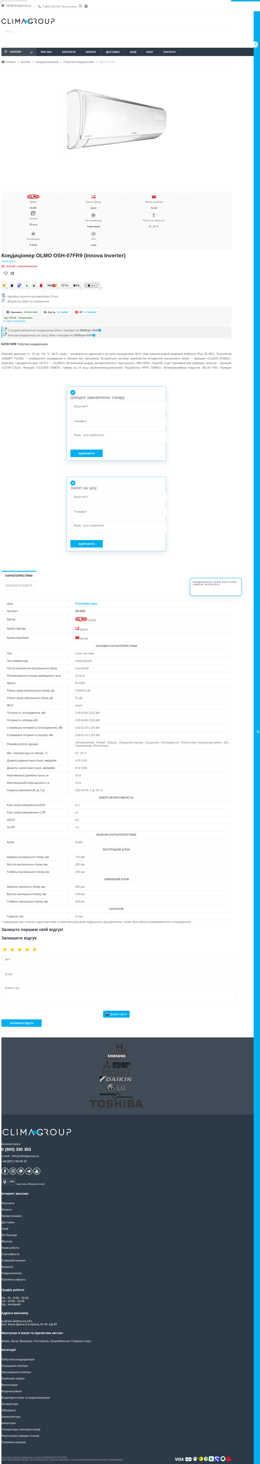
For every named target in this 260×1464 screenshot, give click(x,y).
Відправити (87, 453)
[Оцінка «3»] (21, 949)
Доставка (113, 52)
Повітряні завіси (13, 1378)
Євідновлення (11, 1273)
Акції (133, 52)
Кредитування (11, 1215)
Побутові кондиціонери (32, 344)
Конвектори (9, 1404)
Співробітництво (13, 1260)
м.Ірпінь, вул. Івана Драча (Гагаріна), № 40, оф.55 (28, 321)
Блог (149, 52)
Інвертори (8, 1423)
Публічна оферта (13, 1279)
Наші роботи (10, 1247)
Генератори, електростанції (20, 1429)
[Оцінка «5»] (35, 949)
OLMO (33, 205)
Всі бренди (9, 1235)
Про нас (46, 52)
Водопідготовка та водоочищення (25, 1397)
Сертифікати (10, 1254)
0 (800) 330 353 (59, 6)
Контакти (69, 52)
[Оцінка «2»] (13, 949)
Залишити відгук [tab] (19, 585)
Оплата (91, 52)
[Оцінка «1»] (6, 949)
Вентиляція (9, 1384)
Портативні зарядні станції (20, 1435)
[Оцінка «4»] (28, 949)
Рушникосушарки (13, 1442)
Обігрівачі (8, 1410)
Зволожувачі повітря (16, 1372)
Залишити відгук (22, 1023)
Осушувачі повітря (14, 1365)
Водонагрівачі (11, 1391)
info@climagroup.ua (18, 5)
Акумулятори (10, 1416)
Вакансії (7, 1266)
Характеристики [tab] (19, 575)
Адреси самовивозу (16, 321)
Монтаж (6, 1241)
